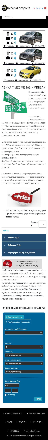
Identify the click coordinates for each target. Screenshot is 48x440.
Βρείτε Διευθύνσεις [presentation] (15, 317)
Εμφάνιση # (35, 223)
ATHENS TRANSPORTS (13, 413)
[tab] (14, 317)
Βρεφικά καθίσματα (11, 368)
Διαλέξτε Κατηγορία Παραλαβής (16, 329)
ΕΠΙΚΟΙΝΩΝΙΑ (14, 431)
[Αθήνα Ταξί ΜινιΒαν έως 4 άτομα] (24, 56)
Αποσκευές (9, 352)
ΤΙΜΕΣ (9, 422)
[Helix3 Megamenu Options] (43, 22)
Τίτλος (6, 231)
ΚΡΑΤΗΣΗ (22, 422)
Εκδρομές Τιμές (14, 245)
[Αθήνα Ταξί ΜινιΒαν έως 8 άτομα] (24, 38)
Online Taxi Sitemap (33, 431)
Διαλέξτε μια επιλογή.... (14, 355)
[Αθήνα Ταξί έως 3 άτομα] (24, 73)
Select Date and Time (12, 381)
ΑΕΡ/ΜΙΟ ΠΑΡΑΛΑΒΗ (37, 413)
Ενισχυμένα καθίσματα (13, 360)
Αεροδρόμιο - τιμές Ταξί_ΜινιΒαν (21, 253)
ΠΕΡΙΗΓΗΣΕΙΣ (38, 422)
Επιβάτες (8, 343)
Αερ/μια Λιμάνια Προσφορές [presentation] (19, 322)
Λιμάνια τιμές (13, 238)
